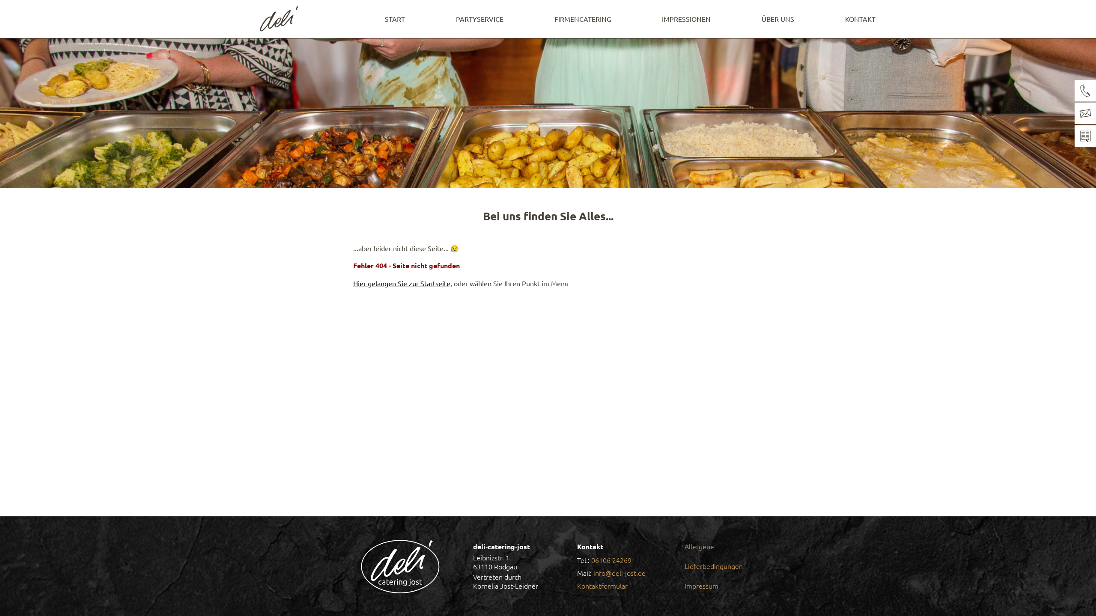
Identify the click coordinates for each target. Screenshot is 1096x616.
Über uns (778, 19)
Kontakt (860, 19)
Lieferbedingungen (714, 566)
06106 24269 (611, 560)
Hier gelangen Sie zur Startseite (401, 283)
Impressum (701, 585)
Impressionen (686, 19)
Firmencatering (582, 19)
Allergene (699, 546)
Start (395, 19)
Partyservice (479, 19)
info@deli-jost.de (619, 573)
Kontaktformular (602, 585)
